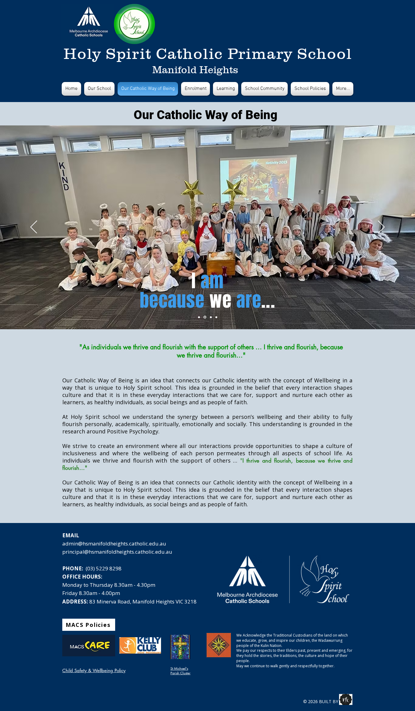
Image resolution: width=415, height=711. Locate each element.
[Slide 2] (216, 317)
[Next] (381, 227)
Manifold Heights (195, 69)
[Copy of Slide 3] (199, 317)
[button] (310, 89)
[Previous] (33, 227)
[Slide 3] (210, 317)
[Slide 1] (204, 317)
